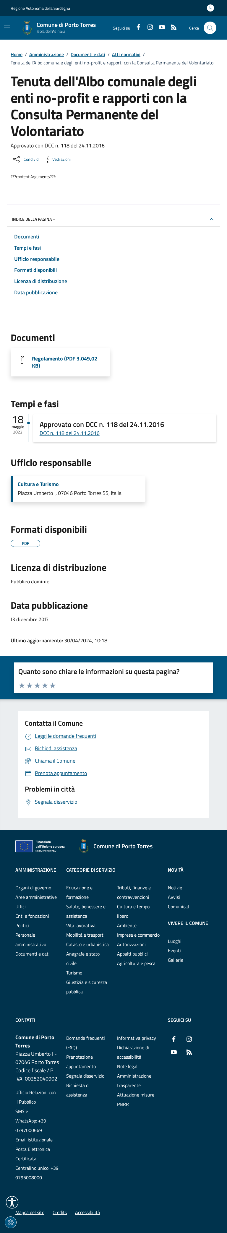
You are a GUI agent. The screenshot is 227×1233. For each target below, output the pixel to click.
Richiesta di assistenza (78, 1090)
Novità (176, 869)
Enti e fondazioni (32, 916)
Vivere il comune (188, 923)
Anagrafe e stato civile (83, 958)
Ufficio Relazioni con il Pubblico (35, 1097)
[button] (12, 1202)
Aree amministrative (36, 897)
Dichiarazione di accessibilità (133, 1052)
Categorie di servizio (91, 869)
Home (16, 54)
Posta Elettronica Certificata (32, 1154)
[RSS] (171, 28)
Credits (60, 1212)
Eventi (174, 950)
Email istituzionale (34, 1139)
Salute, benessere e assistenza (86, 911)
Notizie (175, 887)
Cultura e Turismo (38, 484)
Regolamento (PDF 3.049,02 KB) (64, 362)
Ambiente (127, 925)
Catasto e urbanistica (87, 944)
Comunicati (179, 906)
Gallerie (175, 960)
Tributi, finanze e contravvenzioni (134, 892)
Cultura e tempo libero (133, 911)
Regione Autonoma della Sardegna (40, 8)
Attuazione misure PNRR (135, 1099)
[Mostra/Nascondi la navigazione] (7, 27)
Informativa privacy (136, 1038)
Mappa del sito (29, 1212)
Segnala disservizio (85, 1075)
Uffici (20, 906)
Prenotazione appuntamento (81, 1061)
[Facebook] (136, 28)
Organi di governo (33, 887)
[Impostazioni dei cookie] (11, 1222)
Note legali (128, 1066)
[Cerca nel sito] (210, 28)
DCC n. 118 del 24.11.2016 (70, 433)
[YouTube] (160, 28)
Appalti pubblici (132, 953)
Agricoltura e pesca (136, 963)
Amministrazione (46, 54)
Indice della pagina (32, 219)
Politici (22, 925)
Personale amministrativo (30, 939)
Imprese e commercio (138, 934)
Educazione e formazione (79, 892)
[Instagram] (148, 28)
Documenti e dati (88, 54)
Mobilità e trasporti (85, 934)
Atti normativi (126, 54)
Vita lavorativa (80, 925)
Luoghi (174, 941)
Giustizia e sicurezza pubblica (86, 987)
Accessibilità (87, 1212)
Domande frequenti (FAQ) (85, 1042)
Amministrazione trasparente (134, 1080)
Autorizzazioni (131, 944)
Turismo (74, 972)
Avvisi (174, 897)
